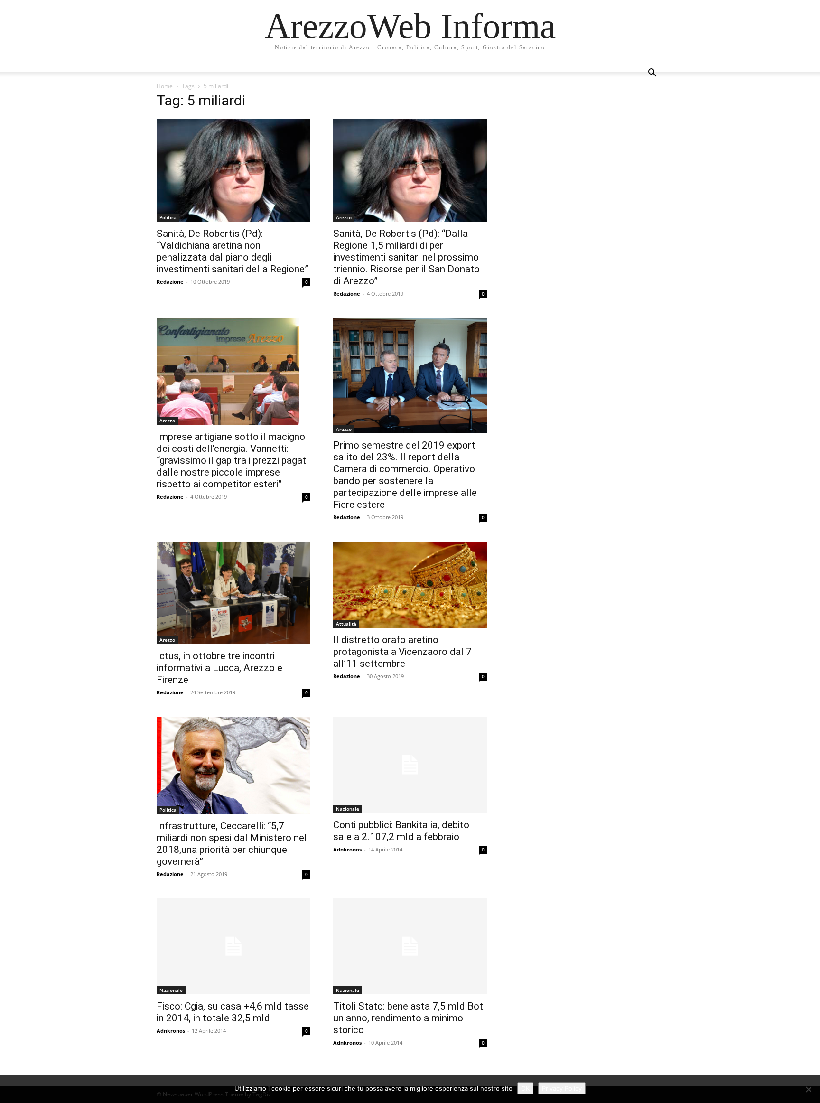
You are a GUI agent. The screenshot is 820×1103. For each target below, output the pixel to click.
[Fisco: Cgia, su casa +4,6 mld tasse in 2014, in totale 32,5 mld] (233, 946)
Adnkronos (347, 849)
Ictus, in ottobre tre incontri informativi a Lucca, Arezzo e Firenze (219, 667)
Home (165, 86)
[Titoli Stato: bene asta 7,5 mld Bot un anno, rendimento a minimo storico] (410, 946)
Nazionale (347, 808)
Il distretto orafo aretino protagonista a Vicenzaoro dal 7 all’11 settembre (402, 651)
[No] (808, 1089)
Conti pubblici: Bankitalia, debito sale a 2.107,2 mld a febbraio (401, 830)
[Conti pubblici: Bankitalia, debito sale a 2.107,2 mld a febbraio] (410, 765)
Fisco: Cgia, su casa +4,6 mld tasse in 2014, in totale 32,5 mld (233, 1012)
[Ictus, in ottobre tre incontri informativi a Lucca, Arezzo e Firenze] (233, 593)
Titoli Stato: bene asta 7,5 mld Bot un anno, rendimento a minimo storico (408, 1018)
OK (525, 1088)
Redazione (170, 281)
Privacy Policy (562, 1088)
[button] (652, 73)
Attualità (346, 623)
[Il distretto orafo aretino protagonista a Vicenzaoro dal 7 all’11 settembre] (410, 585)
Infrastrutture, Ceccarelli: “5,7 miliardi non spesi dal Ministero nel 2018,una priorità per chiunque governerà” (232, 843)
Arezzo (344, 217)
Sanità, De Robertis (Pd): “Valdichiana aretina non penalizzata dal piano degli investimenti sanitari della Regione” (232, 251)
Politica (168, 217)
